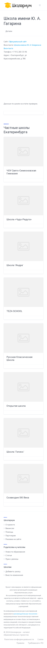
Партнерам (10, 535)
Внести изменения (14, 575)
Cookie (40, 639)
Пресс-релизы (11, 559)
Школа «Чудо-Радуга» (19, 219)
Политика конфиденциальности (19, 639)
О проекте (10, 524)
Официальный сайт (18, 41)
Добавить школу (12, 571)
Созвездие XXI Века (18, 497)
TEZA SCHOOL (14, 311)
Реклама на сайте (13, 539)
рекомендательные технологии (25, 614)
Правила (20, 643)
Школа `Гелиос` (15, 451)
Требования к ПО (35, 643)
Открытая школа (16, 406)
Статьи (8, 555)
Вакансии (9, 528)
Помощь (9, 532)
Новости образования (15, 552)
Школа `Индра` (15, 265)
